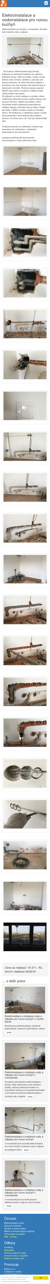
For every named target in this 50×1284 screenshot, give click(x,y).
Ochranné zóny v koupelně (16, 1255)
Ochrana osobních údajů (15, 1252)
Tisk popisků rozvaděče (14, 1234)
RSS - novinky (10, 1236)
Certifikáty (8, 1247)
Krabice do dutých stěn (14, 1258)
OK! (40, 1278)
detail (9, 1032)
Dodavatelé (9, 1250)
